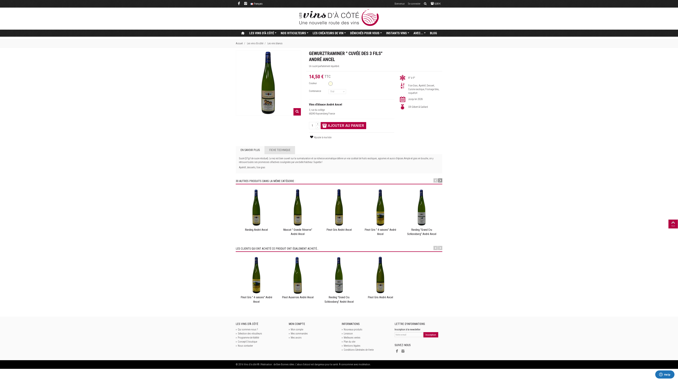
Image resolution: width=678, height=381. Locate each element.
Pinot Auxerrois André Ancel (298, 297)
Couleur (313, 83)
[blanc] (330, 83)
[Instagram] (245, 4)
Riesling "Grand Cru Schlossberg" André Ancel (421, 232)
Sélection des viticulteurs (249, 333)
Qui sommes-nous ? (247, 329)
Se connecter (414, 3)
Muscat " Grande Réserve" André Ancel (297, 232)
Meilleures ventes (351, 337)
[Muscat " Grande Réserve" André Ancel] (298, 208)
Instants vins (396, 33)
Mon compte (296, 329)
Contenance (315, 91)
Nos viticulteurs (293, 33)
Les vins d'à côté (261, 33)
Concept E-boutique (246, 341)
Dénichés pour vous (364, 33)
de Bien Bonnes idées (283, 364)
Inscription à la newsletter (407, 329)
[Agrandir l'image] (297, 112)
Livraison (347, 333)
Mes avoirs (295, 337)
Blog (433, 33)
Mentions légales (351, 345)
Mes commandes (298, 333)
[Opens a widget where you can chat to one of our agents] (664, 374)
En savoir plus (250, 150)
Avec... (418, 33)
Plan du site (348, 341)
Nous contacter (244, 345)
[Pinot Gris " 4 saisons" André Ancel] (380, 208)
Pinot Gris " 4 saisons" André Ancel (380, 232)
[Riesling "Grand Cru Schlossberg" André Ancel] (422, 208)
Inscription (431, 334)
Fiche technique (279, 150)
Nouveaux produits (352, 329)
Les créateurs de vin (328, 33)
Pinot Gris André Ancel (339, 229)
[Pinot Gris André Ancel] (339, 208)
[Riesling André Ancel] (256, 208)
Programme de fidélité (247, 337)
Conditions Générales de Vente (358, 349)
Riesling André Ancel (256, 229)
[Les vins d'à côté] (339, 17)
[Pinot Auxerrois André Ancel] (298, 275)
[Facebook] (239, 4)
